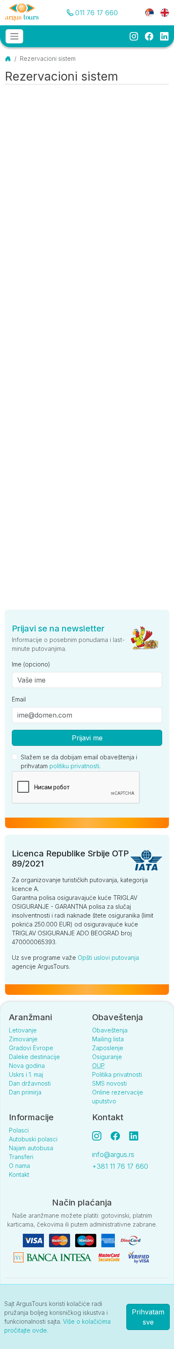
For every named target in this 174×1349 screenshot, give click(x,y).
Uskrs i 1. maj (26, 1074)
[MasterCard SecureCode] (110, 1256)
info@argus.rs (113, 1154)
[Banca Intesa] (53, 1256)
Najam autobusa (31, 1147)
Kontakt (19, 1174)
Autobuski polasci (33, 1139)
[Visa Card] (34, 1239)
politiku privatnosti (74, 765)
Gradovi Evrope (31, 1047)
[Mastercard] (60, 1239)
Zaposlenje (107, 1047)
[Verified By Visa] (138, 1256)
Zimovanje (23, 1039)
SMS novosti (109, 1083)
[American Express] (109, 1239)
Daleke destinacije (34, 1056)
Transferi (21, 1156)
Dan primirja (25, 1092)
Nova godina (27, 1065)
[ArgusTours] (22, 12)
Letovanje (23, 1030)
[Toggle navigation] (14, 36)
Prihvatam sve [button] (148, 1317)
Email (19, 699)
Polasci (19, 1130)
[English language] (161, 12)
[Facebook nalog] (119, 1135)
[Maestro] (86, 1239)
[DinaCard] (130, 1239)
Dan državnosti (30, 1083)
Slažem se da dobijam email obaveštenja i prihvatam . (79, 761)
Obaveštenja (110, 1030)
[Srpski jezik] (149, 12)
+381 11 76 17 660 (120, 1166)
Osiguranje (107, 1056)
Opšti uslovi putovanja (108, 957)
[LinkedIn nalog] (134, 1135)
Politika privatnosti (117, 1074)
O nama (19, 1165)
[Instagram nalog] (100, 1135)
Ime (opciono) (31, 664)
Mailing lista (108, 1039)
